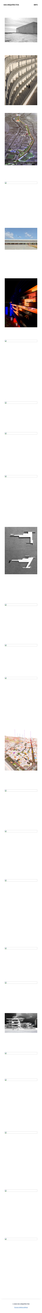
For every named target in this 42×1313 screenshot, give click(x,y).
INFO (36, 5)
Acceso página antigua (21, 1307)
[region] (21, 239)
